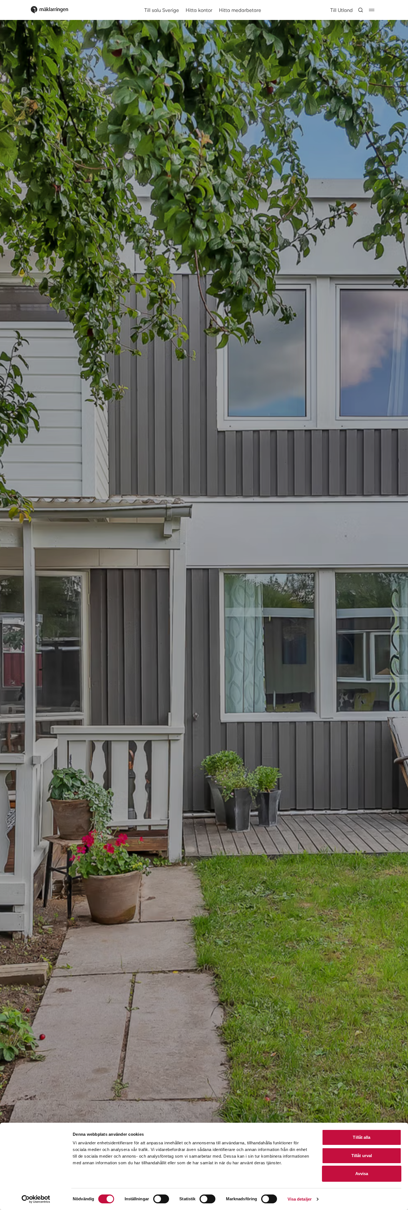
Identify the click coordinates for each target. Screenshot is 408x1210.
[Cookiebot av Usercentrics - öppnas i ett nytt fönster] (36, 1199)
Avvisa (361, 1173)
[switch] (161, 1198)
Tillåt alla (361, 1137)
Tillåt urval (361, 1155)
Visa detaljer (300, 1199)
